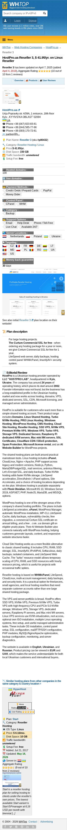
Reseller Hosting (26, 145)
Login (17, 20)
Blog (16, 826)
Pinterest (22, 826)
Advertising (46, 821)
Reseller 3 (25, 320)
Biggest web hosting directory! (22, 8)
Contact (33, 821)
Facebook (5, 826)
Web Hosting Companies (28, 47)
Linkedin (27, 826)
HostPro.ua (52, 47)
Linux (41, 145)
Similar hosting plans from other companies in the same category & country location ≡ (31, 682)
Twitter (11, 826)
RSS (33, 826)
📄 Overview (17, 80)
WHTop (6, 47)
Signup (32, 20)
